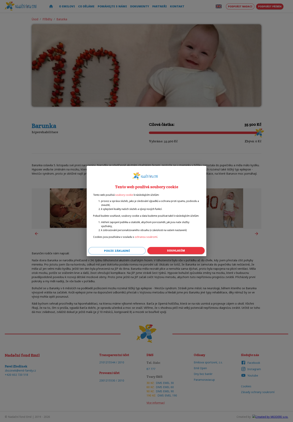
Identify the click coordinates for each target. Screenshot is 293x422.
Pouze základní (117, 251)
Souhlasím (176, 250)
